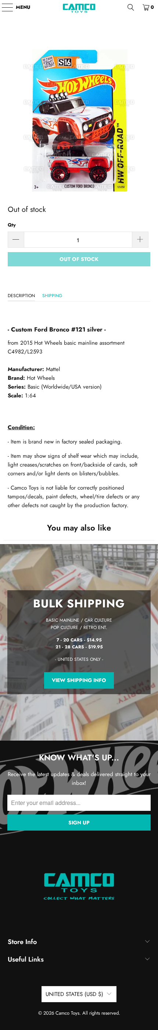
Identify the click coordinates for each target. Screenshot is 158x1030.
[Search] (131, 7)
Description (21, 295)
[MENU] (4, 7)
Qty (12, 224)
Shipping (52, 295)
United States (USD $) (74, 994)
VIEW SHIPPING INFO (79, 680)
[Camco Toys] (79, 7)
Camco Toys (67, 1013)
